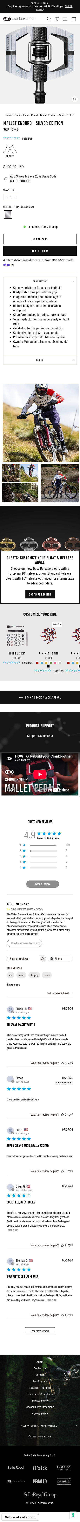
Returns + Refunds (40, 1387)
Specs (40, 359)
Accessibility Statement (40, 1407)
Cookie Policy (40, 1413)
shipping (34, 975)
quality (21, 975)
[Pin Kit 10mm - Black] (48, 666)
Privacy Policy (40, 1400)
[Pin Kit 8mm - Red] (68, 662)
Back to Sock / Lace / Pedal (42, 697)
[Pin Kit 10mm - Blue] (41, 662)
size (11, 975)
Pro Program (40, 1381)
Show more (13, 984)
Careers (40, 1374)
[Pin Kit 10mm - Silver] (59, 662)
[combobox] (60, 993)
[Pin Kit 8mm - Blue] (72, 662)
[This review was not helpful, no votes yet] (69, 1063)
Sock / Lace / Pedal (26, 115)
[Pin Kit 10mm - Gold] (46, 662)
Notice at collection (20, 1517)
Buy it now (40, 250)
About (40, 1362)
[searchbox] (23, 959)
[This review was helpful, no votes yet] (62, 1063)
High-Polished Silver (8, 214)
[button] (40, 423)
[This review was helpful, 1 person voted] (62, 1245)
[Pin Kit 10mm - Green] (50, 662)
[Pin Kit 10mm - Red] (37, 662)
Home (8, 115)
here (16, 346)
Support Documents (40, 736)
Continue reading (40, 594)
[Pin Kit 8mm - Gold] (77, 662)
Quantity (8, 189)
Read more (13, 1230)
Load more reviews (40, 1330)
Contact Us (40, 1368)
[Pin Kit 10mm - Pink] (55, 662)
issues (47, 975)
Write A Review (42, 884)
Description (40, 281)
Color (18, 206)
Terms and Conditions (40, 1394)
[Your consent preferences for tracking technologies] (73, 1515)
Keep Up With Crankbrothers (39, 1425)
